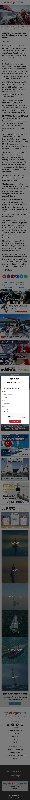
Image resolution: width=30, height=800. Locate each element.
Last (3, 406)
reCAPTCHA (5, 411)
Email (4, 391)
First (3, 400)
